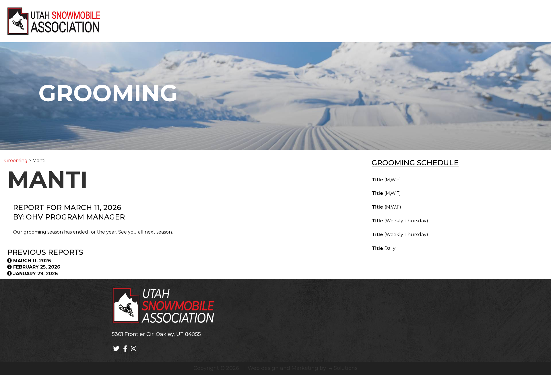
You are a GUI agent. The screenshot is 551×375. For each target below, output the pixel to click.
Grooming (16, 160)
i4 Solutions (342, 368)
